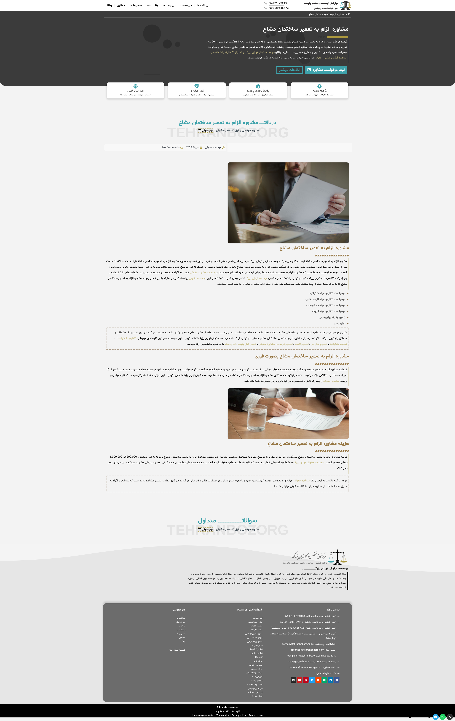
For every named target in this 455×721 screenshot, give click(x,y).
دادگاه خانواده (256, 629)
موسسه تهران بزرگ (256, 278)
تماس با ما (136, 5)
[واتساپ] (443, 717)
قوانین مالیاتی (256, 653)
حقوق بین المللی (255, 622)
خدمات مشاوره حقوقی (202, 273)
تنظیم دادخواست (126, 338)
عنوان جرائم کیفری (254, 641)
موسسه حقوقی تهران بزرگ (308, 463)
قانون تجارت (257, 645)
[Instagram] (293, 680)
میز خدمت (186, 5)
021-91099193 (420, 716)
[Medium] (324, 680)
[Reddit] (318, 680)
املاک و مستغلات (254, 684)
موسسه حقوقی (197, 278)
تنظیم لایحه (302, 344)
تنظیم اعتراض (319, 344)
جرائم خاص (257, 661)
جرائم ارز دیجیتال (255, 688)
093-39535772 (401, 716)
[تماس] (450, 717)
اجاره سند (230, 344)
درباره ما (171, 5)
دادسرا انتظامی (256, 625)
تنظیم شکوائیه (338, 344)
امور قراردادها (256, 676)
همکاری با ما (257, 696)
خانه (348, 14)
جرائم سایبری (256, 669)
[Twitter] (312, 680)
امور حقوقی (257, 618)
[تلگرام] (436, 717)
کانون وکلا (258, 657)
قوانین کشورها (256, 649)
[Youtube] (299, 680)
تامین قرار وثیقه (246, 344)
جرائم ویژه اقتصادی (254, 672)
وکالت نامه (152, 5)
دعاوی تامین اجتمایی (253, 633)
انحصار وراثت (256, 680)
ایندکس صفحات (255, 692)
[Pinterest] (306, 680)
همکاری (121, 5)
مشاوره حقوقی (322, 58)
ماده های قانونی (255, 665)
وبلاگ (109, 5)
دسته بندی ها (177, 650)
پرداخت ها (202, 5)
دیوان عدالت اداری (254, 637)
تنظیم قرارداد (285, 344)
